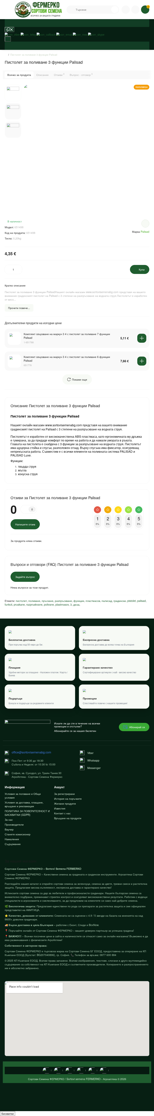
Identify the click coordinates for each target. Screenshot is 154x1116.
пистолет (21, 601)
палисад (107, 601)
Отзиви (59, 74)
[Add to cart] (141, 338)
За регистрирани (64, 794)
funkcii (8, 604)
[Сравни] (77, 48)
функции (78, 601)
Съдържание (13, 844)
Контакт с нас (62, 813)
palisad (141, 601)
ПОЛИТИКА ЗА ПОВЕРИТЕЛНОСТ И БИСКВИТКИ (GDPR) (27, 813)
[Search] (107, 9)
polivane (49, 604)
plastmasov (62, 604)
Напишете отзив (25, 524)
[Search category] (71, 9)
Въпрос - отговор (81, 74)
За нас (9, 819)
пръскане (47, 601)
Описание (42, 75)
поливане (34, 601)
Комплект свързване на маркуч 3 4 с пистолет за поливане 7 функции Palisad (67, 336)
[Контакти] (126, 9)
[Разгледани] (9, 29)
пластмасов (93, 601)
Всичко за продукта (19, 75)
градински (119, 601)
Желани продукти (65, 803)
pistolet (131, 601)
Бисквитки (8, 1113)
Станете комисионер (17, 834)
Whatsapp (93, 760)
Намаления (12, 839)
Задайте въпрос (25, 577)
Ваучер (9, 829)
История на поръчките (68, 798)
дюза (76, 604)
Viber (90, 753)
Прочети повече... (19, 308)
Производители (14, 824)
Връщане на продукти (67, 818)
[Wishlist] (145, 223)
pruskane (19, 604)
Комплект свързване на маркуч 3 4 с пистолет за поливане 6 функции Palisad (67, 358)
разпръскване (63, 601)
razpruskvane (34, 604)
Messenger (94, 768)
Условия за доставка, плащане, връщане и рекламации (24, 804)
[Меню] (8, 9)
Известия (59, 808)
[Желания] (77, 44)
